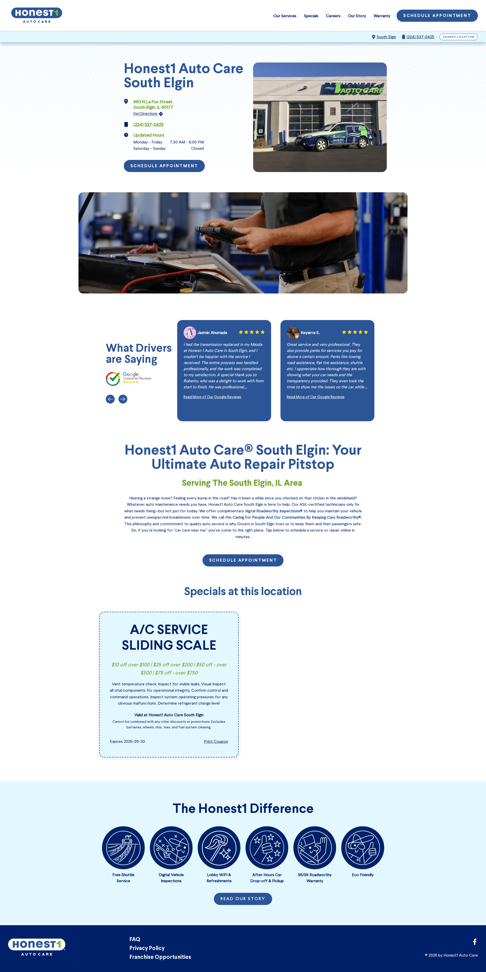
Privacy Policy (147, 948)
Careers (333, 15)
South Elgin (386, 36)
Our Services (284, 15)
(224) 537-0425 (420, 36)
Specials (311, 15)
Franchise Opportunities (160, 957)
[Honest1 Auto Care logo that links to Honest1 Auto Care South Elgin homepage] (36, 15)
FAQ (134, 939)
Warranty (382, 15)
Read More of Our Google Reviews (212, 396)
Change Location (459, 37)
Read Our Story (242, 899)
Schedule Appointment (437, 16)
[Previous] (110, 399)
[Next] (122, 399)
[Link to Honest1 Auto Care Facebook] (475, 943)
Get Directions (145, 113)
